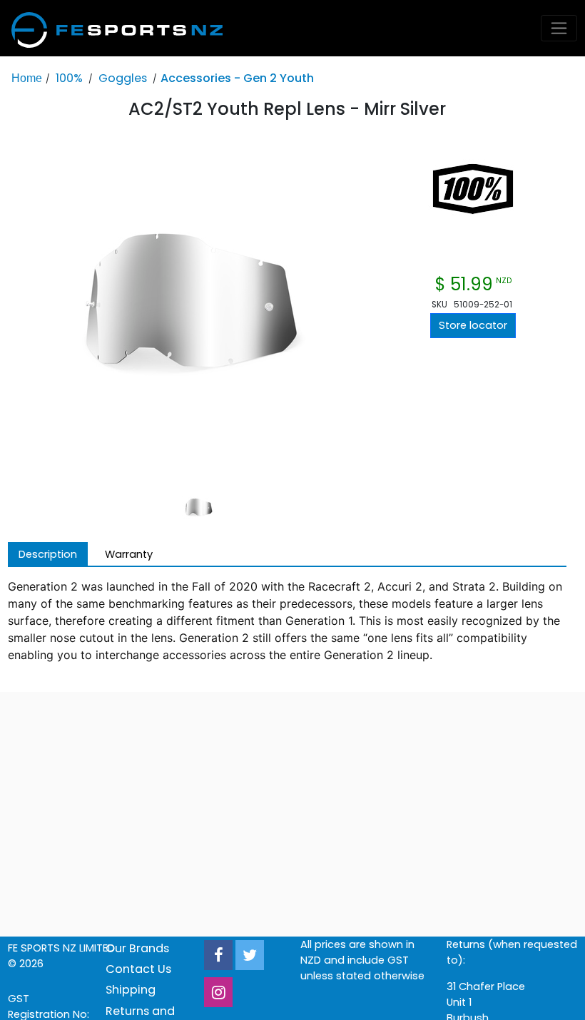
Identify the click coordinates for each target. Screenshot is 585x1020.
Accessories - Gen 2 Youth (237, 78)
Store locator (473, 325)
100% (69, 78)
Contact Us (138, 969)
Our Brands (137, 948)
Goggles (122, 78)
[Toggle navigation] (559, 28)
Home (26, 77)
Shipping (131, 989)
